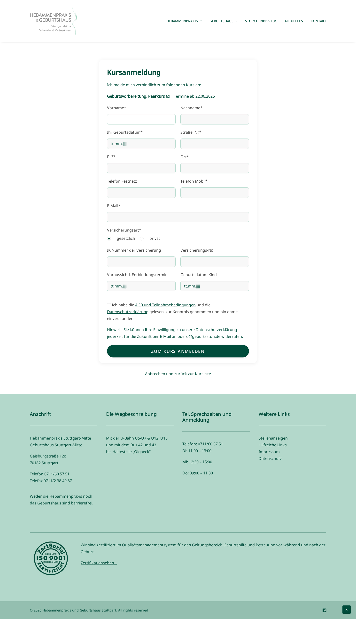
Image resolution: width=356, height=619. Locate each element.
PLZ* (111, 156)
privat (154, 238)
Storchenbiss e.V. (261, 21)
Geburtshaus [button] (221, 21)
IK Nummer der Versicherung (134, 250)
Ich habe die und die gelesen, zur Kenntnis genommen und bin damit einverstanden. (172, 311)
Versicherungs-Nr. (196, 250)
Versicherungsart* (124, 230)
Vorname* (116, 107)
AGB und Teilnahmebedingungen (165, 305)
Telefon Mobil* (194, 181)
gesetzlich (126, 238)
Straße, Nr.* (190, 132)
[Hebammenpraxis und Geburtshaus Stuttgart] (53, 21)
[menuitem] (185, 21)
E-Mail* (113, 205)
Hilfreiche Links (273, 445)
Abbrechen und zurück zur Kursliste (178, 373)
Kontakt (318, 21)
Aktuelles (294, 21)
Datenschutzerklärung (127, 311)
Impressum (269, 451)
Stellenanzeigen (273, 438)
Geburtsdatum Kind (198, 274)
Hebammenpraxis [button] (182, 21)
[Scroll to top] (346, 609)
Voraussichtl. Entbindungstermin (137, 274)
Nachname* (191, 107)
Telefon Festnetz (122, 181)
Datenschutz (270, 458)
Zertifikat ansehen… (99, 562)
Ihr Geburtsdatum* (125, 132)
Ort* (184, 156)
